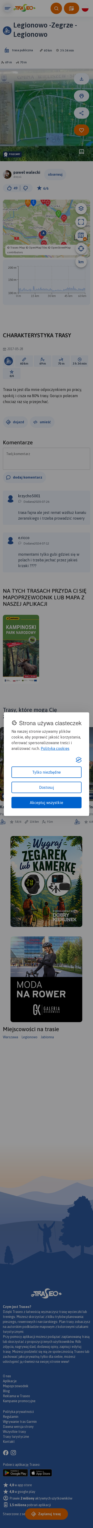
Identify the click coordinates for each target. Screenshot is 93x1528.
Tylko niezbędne (46, 772)
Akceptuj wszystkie (46, 802)
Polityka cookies (55, 748)
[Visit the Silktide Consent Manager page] (79, 760)
